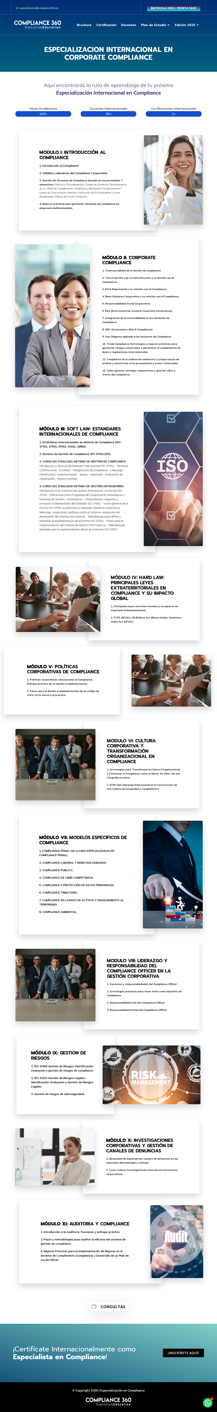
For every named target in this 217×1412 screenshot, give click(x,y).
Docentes (128, 25)
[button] (208, 1403)
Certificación (106, 25)
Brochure (84, 25)
